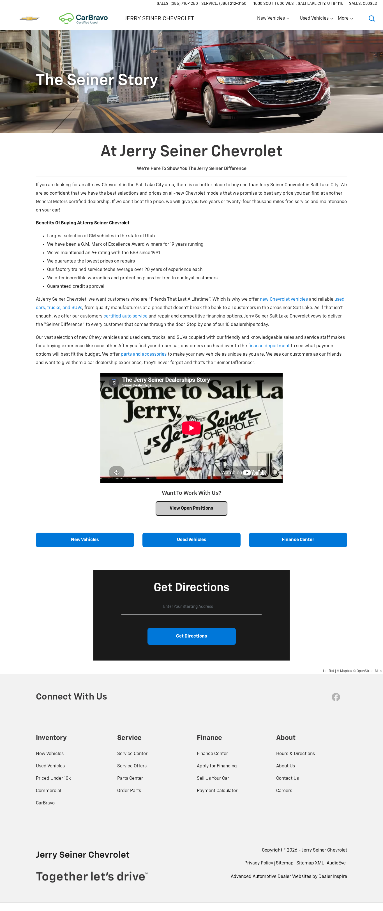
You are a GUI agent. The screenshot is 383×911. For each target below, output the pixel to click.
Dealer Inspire (333, 877)
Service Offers (132, 766)
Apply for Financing (217, 766)
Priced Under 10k (53, 778)
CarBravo (45, 803)
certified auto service (125, 316)
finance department (269, 346)
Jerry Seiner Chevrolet (324, 850)
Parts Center (130, 778)
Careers (284, 791)
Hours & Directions (295, 754)
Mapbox (346, 671)
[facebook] (336, 697)
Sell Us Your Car (213, 778)
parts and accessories (144, 354)
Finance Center (212, 754)
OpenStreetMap (369, 671)
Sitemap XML (310, 863)
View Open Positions (191, 508)
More (343, 19)
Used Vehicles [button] (314, 19)
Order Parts (129, 791)
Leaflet (328, 671)
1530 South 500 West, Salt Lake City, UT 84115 (298, 4)
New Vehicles (50, 754)
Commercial (48, 791)
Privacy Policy (258, 863)
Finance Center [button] (298, 540)
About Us (285, 766)
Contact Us (287, 778)
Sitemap (285, 863)
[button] (372, 18)
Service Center (132, 754)
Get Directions (191, 636)
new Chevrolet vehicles (284, 299)
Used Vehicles (50, 766)
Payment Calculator (217, 791)
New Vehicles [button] (271, 19)
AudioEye (336, 863)
